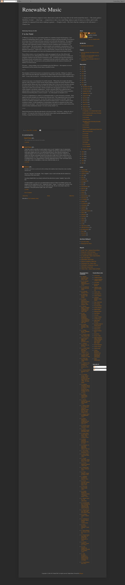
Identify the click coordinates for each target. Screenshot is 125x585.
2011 (83, 82)
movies (82, 194)
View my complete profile (93, 39)
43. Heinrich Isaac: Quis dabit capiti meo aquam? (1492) (85, 511)
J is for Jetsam (86, 117)
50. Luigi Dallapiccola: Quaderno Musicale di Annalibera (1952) (85, 549)
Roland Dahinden (98, 344)
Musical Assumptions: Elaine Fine (88, 261)
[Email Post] (40, 130)
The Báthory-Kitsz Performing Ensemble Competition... (91, 122)
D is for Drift (85, 137)
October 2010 (86, 91)
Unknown (26, 167)
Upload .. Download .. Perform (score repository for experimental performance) (97, 353)
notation (83, 201)
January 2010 (86, 149)
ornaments (83, 207)
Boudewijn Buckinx (96, 284)
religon (82, 218)
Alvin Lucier (97, 275)
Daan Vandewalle (98, 302)
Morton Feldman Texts (97, 331)
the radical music (84, 229)
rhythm (82, 220)
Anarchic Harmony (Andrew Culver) (98, 279)
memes (82, 192)
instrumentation (84, 186)
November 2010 (86, 88)
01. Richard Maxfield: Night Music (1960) (84, 278)
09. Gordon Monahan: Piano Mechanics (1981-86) (85, 326)
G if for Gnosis (86, 127)
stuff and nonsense (85, 227)
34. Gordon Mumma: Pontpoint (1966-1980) (85, 464)
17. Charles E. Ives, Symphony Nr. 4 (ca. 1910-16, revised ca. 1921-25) (85, 365)
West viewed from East (88, 131)
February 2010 (86, 109)
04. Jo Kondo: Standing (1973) (84, 292)
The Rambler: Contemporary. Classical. (89, 265)
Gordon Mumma (97, 307)
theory (82, 231)
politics (82, 212)
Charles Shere (97, 292)
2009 (83, 152)
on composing (84, 203)
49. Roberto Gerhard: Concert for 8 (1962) (85, 543)
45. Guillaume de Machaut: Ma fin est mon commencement (85, 520)
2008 (83, 154)
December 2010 (86, 86)
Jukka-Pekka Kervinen (97, 321)
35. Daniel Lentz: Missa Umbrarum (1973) (85, 469)
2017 (83, 69)
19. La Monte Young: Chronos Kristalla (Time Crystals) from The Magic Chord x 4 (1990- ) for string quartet (85, 378)
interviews (83, 188)
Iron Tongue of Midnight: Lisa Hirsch (89, 254)
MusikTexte (96, 334)
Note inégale (85, 142)
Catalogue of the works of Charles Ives (98, 289)
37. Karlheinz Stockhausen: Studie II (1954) (84, 478)
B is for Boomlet (86, 144)
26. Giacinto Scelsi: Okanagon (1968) (85, 426)
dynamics (83, 179)
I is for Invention (86, 119)
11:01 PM (27, 162)
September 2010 (86, 93)
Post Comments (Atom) (33, 198)
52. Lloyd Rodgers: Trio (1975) (85, 562)
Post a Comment (28, 192)
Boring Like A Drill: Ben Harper (88, 252)
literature (83, 190)
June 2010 (85, 100)
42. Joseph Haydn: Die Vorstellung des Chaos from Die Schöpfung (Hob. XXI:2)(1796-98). (85, 505)
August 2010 (86, 95)
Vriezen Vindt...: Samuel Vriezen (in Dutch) (90, 268)
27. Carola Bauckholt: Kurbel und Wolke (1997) (85, 430)
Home (48, 195)
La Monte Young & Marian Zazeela (98, 324)
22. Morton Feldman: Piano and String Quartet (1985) (85, 401)
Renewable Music (41, 9)
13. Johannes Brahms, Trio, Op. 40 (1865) (85, 345)
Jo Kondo (96, 315)
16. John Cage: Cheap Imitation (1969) (84, 360)
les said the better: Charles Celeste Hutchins (90, 255)
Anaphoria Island (98, 277)
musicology (83, 197)
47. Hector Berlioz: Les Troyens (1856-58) (85, 532)
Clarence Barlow (97, 295)
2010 (83, 84)
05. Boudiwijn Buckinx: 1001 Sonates (84, 296)
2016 (83, 71)
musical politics (84, 196)
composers (83, 173)
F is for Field (85, 133)
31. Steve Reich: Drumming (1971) (85, 451)
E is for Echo (85, 135)
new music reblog (85, 241)
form (82, 184)
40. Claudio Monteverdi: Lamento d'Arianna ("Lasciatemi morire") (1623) (85, 493)
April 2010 (85, 104)
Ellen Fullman (97, 304)
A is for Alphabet (86, 146)
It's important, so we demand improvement (92, 111)
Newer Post (25, 195)
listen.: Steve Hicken (85, 257)
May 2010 (85, 102)
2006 (83, 158)
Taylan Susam (97, 348)
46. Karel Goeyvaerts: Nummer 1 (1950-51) (85, 526)
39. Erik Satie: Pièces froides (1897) (84, 488)
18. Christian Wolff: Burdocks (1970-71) (85, 371)
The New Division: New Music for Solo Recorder (90, 53)
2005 (83, 160)
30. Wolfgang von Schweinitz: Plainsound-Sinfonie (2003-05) (85, 447)
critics (82, 175)
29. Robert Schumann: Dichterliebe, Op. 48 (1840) (85, 441)
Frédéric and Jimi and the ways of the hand (92, 113)
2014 (83, 75)
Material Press (97, 328)
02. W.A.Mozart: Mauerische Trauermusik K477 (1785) (85, 283)
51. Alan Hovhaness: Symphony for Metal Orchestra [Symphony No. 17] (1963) (84, 557)
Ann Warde (96, 282)
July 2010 (85, 97)
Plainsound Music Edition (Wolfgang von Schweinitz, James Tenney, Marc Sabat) (98, 340)
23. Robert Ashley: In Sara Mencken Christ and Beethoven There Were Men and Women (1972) (85, 409)
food (82, 182)
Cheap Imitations (85, 171)
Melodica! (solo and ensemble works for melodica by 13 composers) (90, 56)
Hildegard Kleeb (97, 311)
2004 (83, 163)
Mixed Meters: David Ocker (87, 259)
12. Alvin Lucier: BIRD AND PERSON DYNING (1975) (85, 339)
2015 (83, 73)
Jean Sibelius (97, 313)
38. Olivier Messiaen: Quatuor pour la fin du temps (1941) (85, 482)
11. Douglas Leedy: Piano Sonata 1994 (85, 335)
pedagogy (83, 208)
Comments (97, 369)
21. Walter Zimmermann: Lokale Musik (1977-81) (84, 396)
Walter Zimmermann (97, 359)
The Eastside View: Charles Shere (88, 263)
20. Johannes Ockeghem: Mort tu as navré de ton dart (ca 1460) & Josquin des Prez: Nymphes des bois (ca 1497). (85, 388)
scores (82, 222)
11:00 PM (27, 142)
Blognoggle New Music (86, 243)
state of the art (84, 225)
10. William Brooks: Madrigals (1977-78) (85, 331)
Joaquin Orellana (97, 317)
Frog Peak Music (98, 305)
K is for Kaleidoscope (87, 115)
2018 (83, 67)
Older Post (71, 195)
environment (84, 181)
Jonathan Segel (97, 318)
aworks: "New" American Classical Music (90, 250)
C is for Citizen (86, 140)
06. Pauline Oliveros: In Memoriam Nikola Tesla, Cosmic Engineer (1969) (85, 301)
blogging (83, 169)
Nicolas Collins (97, 335)
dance (82, 177)
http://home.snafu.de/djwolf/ (87, 45)
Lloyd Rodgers (97, 327)
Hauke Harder (97, 309)
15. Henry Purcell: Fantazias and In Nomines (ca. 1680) (85, 355)
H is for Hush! (86, 125)
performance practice (85, 210)
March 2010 (85, 106)
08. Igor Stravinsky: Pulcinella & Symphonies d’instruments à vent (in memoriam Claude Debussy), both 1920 (85, 317)
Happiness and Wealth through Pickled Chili (92, 129)
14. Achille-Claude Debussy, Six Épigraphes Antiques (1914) (85, 350)
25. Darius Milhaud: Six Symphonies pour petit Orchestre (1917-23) (85, 421)
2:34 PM (26, 189)
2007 (83, 156)
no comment (84, 199)
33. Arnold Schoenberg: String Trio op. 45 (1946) (85, 460)
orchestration (84, 205)
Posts (96, 367)
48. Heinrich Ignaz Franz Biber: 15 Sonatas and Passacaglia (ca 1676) (85, 537)
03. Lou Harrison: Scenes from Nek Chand (85, 288)
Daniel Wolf (93, 33)
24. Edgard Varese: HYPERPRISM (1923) (85, 415)
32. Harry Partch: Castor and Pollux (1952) (85, 455)
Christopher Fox (97, 294)
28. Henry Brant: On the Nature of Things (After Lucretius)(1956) (85, 435)
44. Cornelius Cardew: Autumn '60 (85, 516)
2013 (83, 78)
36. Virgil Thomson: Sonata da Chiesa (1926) (85, 473)
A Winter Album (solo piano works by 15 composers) (90, 59)
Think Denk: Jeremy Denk (87, 267)
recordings (83, 216)
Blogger (81, 573)
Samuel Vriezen (27, 138)
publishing (83, 214)
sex (82, 223)
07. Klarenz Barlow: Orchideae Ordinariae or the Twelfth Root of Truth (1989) (85, 308)
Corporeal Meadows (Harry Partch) (98, 299)
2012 (83, 80)
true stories (83, 233)
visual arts (83, 235)
